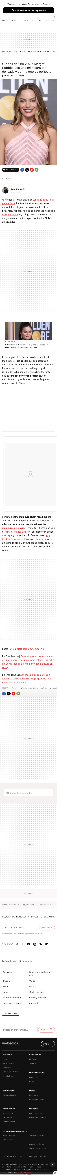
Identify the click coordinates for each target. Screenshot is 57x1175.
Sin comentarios (12, 170)
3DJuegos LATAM (36, 1135)
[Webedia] (10, 1045)
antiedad (33, 1003)
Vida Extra (33, 1063)
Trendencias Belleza (30, 688)
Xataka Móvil (8, 1063)
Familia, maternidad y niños (39, 974)
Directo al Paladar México (13, 1157)
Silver (5, 986)
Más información (24, 1172)
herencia (53, 51)
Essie (45, 688)
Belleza (14, 688)
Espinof (32, 1081)
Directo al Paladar (10, 1095)
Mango (33, 51)
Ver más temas (10, 1014)
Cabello (42, 20)
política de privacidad (34, 934)
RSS (41, 944)
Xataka (5, 1059)
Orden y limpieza (37, 997)
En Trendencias (11, 342)
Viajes (32, 980)
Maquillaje (9, 20)
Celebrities (26, 20)
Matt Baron (23, 648)
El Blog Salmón (35, 1113)
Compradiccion (9, 1122)
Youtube (29, 944)
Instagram (35, 944)
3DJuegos (33, 1059)
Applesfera (7, 1067)
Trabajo (6, 980)
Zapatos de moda (12, 997)
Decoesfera (7, 1117)
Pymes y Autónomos (37, 1117)
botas (5, 992)
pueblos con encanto (13, 1003)
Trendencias (8, 1113)
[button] (17, 188)
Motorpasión (34, 1095)
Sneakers (7, 972)
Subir (46, 1044)
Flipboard (32, 170)
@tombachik (37, 648)
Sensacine (33, 1077)
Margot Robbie (10, 214)
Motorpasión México (37, 1157)
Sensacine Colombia (37, 1148)
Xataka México (9, 1135)
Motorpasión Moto (36, 1099)
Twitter (27, 170)
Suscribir (47, 927)
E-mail (36, 170)
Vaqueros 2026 (28, 905)
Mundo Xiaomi (9, 1076)
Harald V (23, 51)
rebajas (43, 51)
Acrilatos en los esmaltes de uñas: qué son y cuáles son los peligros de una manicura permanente (26, 678)
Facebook (22, 170)
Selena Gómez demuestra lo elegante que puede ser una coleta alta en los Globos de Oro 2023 (28, 346)
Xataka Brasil (8, 1140)
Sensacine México (36, 1144)
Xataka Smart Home (11, 1072)
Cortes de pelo (36, 992)
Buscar (45, 1030)
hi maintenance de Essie (17, 531)
